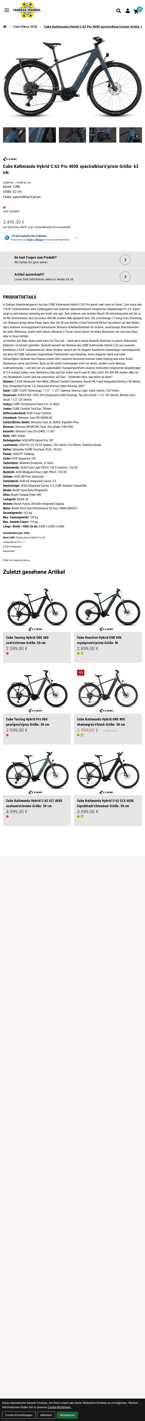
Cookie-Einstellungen (18, 1415)
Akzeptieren (67, 1415)
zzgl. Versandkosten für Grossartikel (49, 227)
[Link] (7, 10)
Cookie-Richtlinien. (59, 1407)
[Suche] (118, 10)
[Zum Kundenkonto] (127, 10)
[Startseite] (4, 27)
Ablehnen (46, 1415)
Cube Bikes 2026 (25, 26)
